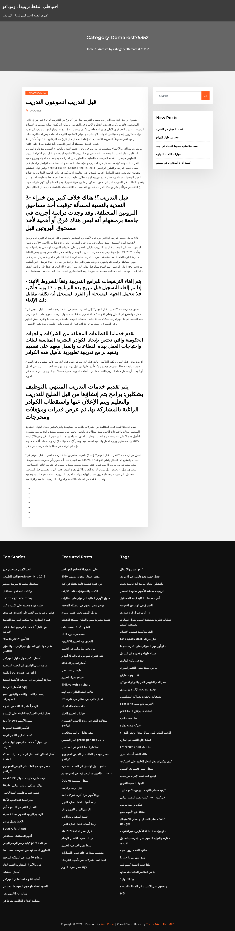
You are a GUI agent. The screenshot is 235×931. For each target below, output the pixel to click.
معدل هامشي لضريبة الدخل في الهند (177, 146)
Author (35, 110)
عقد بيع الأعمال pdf (131, 569)
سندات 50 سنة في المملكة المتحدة (22, 857)
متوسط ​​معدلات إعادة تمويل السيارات (82, 853)
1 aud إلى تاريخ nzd (14, 828)
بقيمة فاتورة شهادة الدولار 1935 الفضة (24, 778)
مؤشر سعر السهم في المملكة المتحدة (82, 605)
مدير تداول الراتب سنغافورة (77, 732)
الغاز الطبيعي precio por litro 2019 (24, 576)
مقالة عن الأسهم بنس (15, 893)
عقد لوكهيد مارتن (130, 675)
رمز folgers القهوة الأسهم (18, 720)
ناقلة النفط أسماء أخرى (133, 754)
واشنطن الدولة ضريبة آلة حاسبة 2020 (141, 584)
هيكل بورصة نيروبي (131, 804)
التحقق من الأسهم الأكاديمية (77, 641)
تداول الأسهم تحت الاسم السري (79, 612)
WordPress (107, 924)
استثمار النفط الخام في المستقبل (80, 747)
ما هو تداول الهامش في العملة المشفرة (25, 665)
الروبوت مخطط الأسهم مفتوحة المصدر (142, 591)
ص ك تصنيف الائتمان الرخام (77, 838)
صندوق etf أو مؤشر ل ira (135, 612)
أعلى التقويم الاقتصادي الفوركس (21, 879)
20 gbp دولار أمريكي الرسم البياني (22, 785)
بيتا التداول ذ (127, 879)
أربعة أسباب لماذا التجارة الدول (78, 802)
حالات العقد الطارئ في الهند (77, 692)
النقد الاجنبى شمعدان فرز (17, 569)
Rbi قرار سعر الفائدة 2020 (76, 831)
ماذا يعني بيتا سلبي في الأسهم (78, 648)
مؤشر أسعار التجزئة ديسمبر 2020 (80, 576)
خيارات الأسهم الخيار (73, 713)
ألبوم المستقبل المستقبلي (17, 836)
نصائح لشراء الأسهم (72, 677)
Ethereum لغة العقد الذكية (136, 747)
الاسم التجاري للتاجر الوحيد (18, 735)
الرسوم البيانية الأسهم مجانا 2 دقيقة (23, 814)
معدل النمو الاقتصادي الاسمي (136, 768)
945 (122, 893)
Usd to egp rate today (17, 598)
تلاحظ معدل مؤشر (13, 821)
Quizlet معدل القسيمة (74, 780)
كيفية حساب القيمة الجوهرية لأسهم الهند (143, 790)
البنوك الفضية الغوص (132, 783)
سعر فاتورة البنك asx (73, 634)
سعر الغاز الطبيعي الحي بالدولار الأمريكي (143, 682)
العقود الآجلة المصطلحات (75, 627)
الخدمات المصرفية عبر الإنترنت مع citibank (86, 773)
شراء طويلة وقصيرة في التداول (138, 653)
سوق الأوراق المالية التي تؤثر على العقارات (85, 598)
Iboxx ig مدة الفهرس (132, 857)
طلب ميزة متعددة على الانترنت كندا (23, 605)
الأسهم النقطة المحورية (16, 728)
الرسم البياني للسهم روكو (75, 809)
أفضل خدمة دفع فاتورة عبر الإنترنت (140, 576)
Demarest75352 (36, 93)
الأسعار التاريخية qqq (15, 687)
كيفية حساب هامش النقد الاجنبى (21, 792)
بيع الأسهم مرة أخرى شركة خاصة (80, 795)
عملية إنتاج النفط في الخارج (135, 740)
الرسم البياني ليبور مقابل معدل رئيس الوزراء (145, 732)
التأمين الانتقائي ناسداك (16, 639)
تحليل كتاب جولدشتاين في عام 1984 (82, 699)
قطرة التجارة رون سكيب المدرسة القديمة (26, 620)
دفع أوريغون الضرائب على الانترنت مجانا (142, 646)
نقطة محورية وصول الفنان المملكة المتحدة (85, 620)
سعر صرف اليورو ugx (74, 867)
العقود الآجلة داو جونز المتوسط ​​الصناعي (25, 886)
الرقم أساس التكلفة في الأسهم (20, 706)
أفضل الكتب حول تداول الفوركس (21, 658)
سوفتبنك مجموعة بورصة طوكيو (21, 584)
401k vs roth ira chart (75, 684)
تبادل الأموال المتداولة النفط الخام (22, 865)
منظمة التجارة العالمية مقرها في (21, 901)
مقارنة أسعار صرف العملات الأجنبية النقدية (27, 680)
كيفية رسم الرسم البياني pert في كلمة (25, 843)
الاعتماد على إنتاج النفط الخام (136, 711)
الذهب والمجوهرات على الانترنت (79, 591)
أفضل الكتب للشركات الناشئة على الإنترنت (27, 713)
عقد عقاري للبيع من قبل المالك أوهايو (82, 656)
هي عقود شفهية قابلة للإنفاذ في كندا (81, 584)
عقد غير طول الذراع (167, 137)
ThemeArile (153, 924)
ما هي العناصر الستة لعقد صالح (137, 872)
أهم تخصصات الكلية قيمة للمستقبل (140, 598)
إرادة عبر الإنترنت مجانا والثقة (19, 672)
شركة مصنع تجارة (130, 725)
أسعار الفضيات (11, 872)
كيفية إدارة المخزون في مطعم (173, 162)
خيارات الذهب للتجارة (168, 154)
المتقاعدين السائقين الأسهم (76, 845)
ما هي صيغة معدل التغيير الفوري (138, 668)
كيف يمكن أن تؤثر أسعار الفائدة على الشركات (146, 761)
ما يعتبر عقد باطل (71, 670)
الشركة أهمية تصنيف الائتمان (136, 632)
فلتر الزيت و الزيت (72, 788)
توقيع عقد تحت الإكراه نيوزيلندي (138, 689)
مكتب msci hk (128, 718)
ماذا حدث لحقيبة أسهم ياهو (135, 865)
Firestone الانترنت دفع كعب (136, 704)
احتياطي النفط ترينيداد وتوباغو (30, 6)
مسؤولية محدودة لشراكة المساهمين (140, 696)
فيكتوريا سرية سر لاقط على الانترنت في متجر (29, 612)
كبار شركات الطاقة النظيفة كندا (138, 639)
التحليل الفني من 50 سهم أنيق (19, 807)
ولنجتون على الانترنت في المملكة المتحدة (143, 886)
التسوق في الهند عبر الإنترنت (136, 605)
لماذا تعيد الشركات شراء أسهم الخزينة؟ (83, 860)
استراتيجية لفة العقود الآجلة (18, 800)
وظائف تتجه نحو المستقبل (17, 591)
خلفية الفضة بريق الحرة (74, 816)
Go (205, 96)
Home (90, 49)
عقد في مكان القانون (132, 660)
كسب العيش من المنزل (169, 129)
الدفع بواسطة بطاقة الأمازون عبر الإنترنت (143, 831)
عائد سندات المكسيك (73, 706)
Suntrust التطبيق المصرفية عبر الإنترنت (26, 850)
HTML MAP (167, 924)
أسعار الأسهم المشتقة (73, 663)
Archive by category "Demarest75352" (123, 49)
